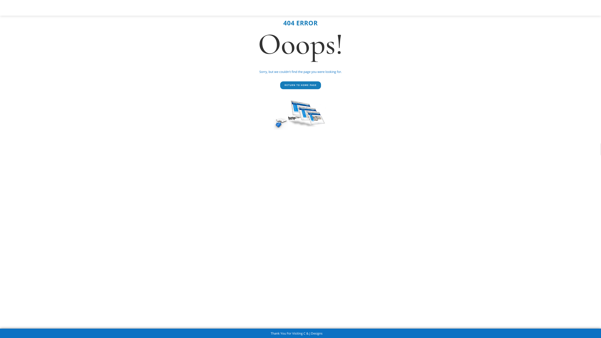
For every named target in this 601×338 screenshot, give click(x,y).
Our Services (345, 8)
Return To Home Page (301, 85)
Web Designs (393, 8)
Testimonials (441, 8)
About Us (303, 8)
